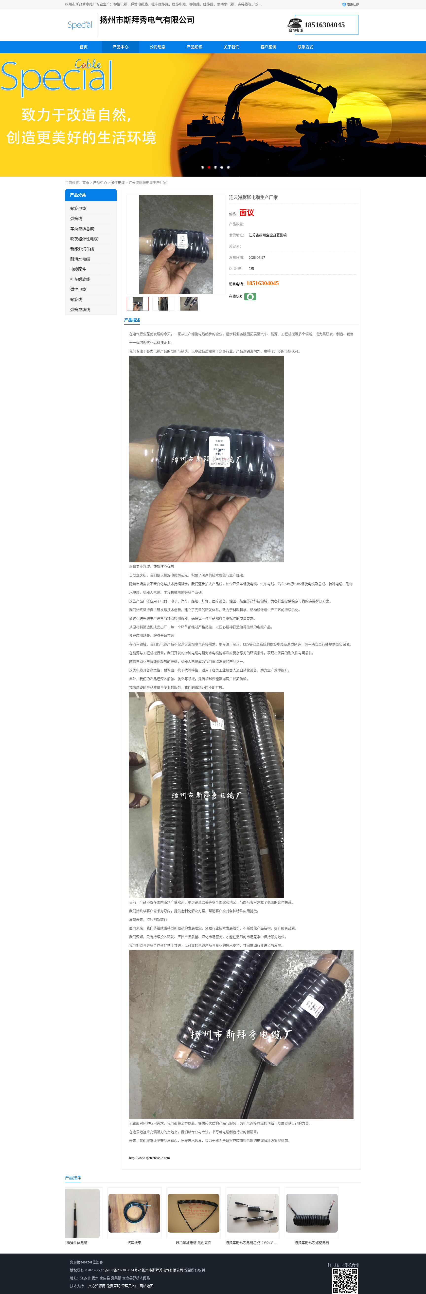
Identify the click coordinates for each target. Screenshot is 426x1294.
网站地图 (146, 1286)
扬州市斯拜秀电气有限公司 (162, 1270)
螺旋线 (76, 299)
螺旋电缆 (78, 208)
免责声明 (113, 1286)
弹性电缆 (118, 183)
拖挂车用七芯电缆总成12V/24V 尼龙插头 (158, 1243)
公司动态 (157, 47)
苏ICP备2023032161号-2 (123, 1270)
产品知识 (194, 47)
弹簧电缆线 (80, 310)
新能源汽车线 (82, 249)
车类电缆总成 (82, 229)
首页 (84, 47)
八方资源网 (97, 1286)
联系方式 (305, 47)
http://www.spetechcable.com (149, 1158)
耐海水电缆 (80, 259)
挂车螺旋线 (80, 279)
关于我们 (231, 47)
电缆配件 (78, 269)
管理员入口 (130, 1286)
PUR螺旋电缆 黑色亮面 (94, 1243)
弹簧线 (76, 219)
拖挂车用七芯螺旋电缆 (213, 1243)
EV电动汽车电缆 (272, 1243)
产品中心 (120, 47)
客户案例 (268, 47)
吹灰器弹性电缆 (84, 239)
